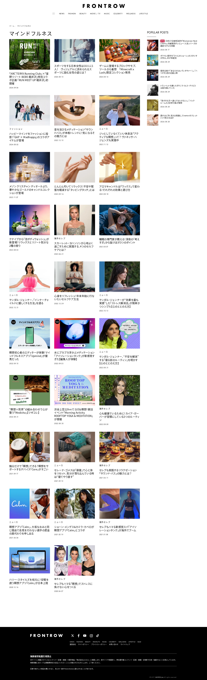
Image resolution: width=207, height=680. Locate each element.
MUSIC (107, 13)
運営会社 (73, 644)
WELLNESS (131, 13)
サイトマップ (125, 644)
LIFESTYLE (143, 13)
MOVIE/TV (96, 642)
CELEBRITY (118, 13)
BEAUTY (83, 13)
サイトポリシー (83, 644)
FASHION (72, 13)
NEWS (61, 13)
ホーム (11, 26)
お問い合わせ (113, 644)
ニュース (103, 128)
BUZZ (139, 642)
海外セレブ (59, 238)
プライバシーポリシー (99, 644)
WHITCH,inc (159, 677)
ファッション (16, 129)
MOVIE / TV (95, 13)
